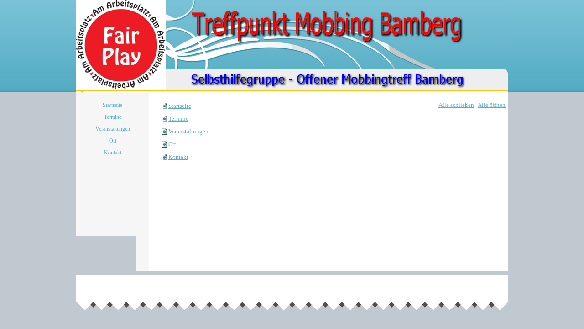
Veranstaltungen (188, 131)
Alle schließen (456, 104)
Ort (172, 144)
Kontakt (178, 157)
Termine (178, 118)
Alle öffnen (492, 104)
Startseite (179, 105)
